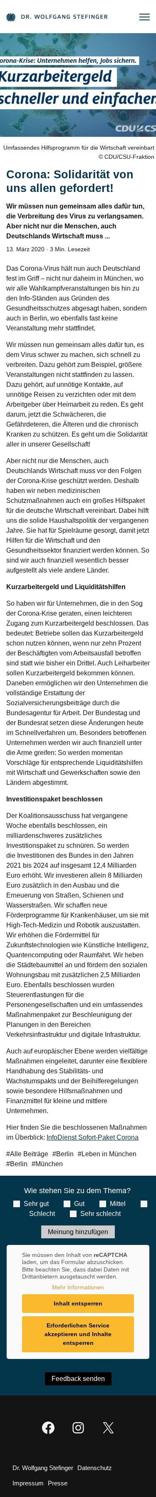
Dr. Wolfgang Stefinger (42, 1467)
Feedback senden (78, 1378)
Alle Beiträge (29, 1153)
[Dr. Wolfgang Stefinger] (56, 17)
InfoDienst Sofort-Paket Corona (93, 1137)
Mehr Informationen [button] (78, 1287)
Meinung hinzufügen (78, 1231)
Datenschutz (94, 1467)
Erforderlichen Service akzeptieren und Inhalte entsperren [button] (78, 1334)
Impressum (28, 1483)
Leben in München (109, 1153)
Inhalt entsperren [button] (78, 1303)
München (49, 1163)
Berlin (65, 1153)
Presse (57, 1483)
